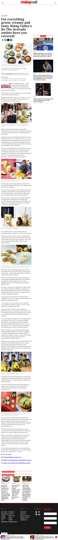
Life (2, 520)
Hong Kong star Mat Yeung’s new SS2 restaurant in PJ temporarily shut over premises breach (15, 538)
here (18, 70)
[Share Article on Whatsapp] (5, 40)
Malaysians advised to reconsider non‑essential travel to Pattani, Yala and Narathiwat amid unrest (45, 538)
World (3, 516)
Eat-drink (4, 16)
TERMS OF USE (24, 518)
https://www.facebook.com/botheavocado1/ (17, 463)
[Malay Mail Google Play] (39, 513)
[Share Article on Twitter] (8, 40)
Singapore (4, 514)
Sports (10, 520)
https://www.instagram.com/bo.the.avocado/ (17, 460)
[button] (28, 73)
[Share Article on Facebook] (11, 40)
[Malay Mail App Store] (36, 513)
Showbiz (8, 535)
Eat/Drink (4, 521)
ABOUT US (23, 514)
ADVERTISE (23, 520)
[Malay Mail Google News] (39, 515)
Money (3, 518)
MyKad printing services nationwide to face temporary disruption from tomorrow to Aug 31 (42, 55)
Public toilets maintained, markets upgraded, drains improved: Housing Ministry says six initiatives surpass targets (43, 77)
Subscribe (47, 527)
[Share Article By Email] (2, 40)
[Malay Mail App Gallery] (36, 515)
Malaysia (37, 535)
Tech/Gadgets (12, 521)
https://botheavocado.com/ (13, 457)
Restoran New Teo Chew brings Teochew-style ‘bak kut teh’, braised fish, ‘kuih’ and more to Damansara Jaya (16, 492)
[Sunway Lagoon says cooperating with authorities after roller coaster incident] (43, 89)
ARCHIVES (23, 512)
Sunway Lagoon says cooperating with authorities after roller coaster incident (43, 100)
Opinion (11, 514)
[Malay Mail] (29, 4)
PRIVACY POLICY (25, 516)
